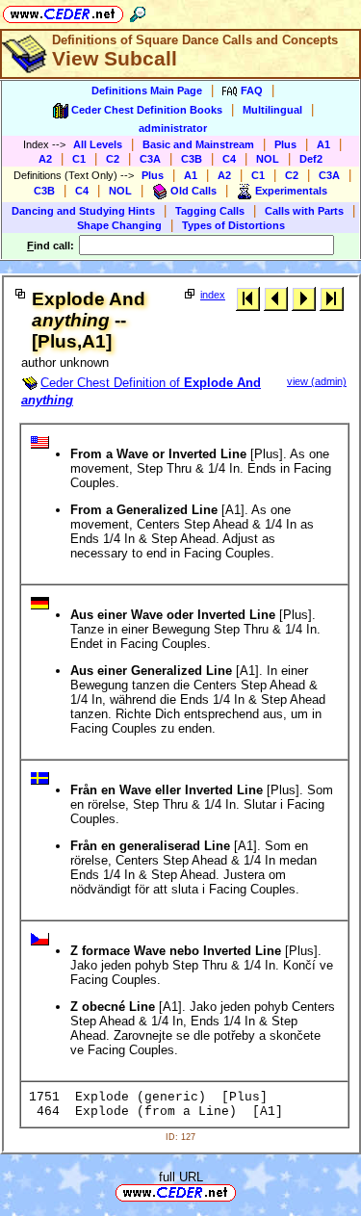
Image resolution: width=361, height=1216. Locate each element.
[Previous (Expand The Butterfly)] (276, 298)
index (212, 294)
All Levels (97, 144)
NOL (267, 159)
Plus (285, 144)
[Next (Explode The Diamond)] (304, 298)
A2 (45, 159)
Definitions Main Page (146, 90)
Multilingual (272, 110)
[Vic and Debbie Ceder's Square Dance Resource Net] (63, 11)
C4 (229, 159)
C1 (79, 159)
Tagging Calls (210, 211)
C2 (112, 159)
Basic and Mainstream (198, 144)
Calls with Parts (304, 211)
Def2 (310, 159)
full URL (181, 1177)
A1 (323, 144)
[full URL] (243, 1191)
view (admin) (317, 381)
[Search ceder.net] (137, 11)
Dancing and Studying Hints (83, 211)
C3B (191, 159)
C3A (150, 159)
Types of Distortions (233, 225)
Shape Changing (119, 225)
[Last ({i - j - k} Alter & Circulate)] (332, 298)
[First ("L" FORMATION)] (248, 298)
